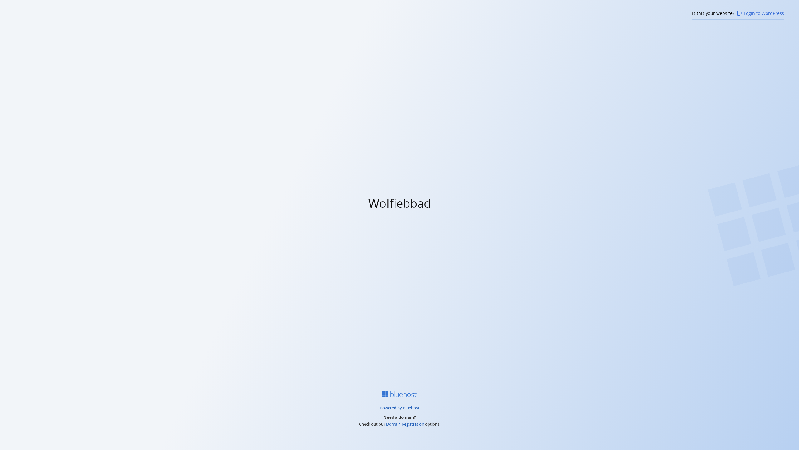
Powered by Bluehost (399, 408)
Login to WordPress (764, 13)
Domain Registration (405, 424)
